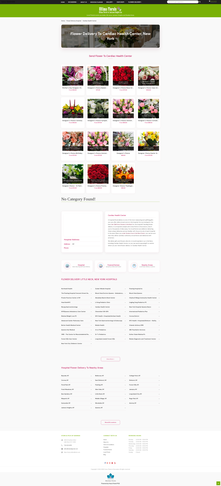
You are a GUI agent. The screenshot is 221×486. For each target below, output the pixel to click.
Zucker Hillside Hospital (102, 289)
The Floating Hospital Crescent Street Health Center (76, 293)
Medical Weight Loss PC (69, 316)
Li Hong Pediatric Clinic (102, 302)
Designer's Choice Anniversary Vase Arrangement (98, 153)
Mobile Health (99, 325)
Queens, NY (99, 408)
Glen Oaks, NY (99, 389)
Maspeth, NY (65, 398)
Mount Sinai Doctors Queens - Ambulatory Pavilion (110, 293)
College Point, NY (134, 376)
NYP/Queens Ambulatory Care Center (73, 311)
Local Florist (106, 452)
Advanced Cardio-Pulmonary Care (72, 321)
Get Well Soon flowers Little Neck (121, 224)
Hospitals (105, 447)
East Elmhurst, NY (101, 380)
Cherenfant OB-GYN (101, 311)
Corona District (134, 316)
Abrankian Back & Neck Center (105, 298)
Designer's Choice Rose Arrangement (123, 88)
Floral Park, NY (65, 385)
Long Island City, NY (135, 394)
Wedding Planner (96, 2)
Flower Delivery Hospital (73, 21)
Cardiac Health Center (102, 307)
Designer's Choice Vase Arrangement (148, 88)
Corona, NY (64, 380)
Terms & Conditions (108, 444)
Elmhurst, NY (133, 380)
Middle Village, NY (101, 398)
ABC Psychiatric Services (137, 330)
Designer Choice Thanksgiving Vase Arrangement (123, 186)
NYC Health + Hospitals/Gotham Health (108, 316)
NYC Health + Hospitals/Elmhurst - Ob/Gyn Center (144, 321)
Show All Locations (110, 422)
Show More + (110, 359)
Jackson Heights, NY (67, 408)
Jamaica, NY (133, 389)
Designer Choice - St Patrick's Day (72, 186)
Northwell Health (66, 289)
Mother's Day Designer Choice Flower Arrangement (72, 88)
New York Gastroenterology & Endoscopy (108, 321)
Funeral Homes (107, 449)
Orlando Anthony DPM (136, 325)
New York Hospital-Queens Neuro (140, 307)
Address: (67, 244)
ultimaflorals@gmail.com (71, 449)
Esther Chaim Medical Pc (137, 334)
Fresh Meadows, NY (67, 389)
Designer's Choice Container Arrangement (148, 121)
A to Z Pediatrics (100, 330)
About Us (84, 2)
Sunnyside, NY (65, 403)
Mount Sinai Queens (135, 293)
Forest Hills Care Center (69, 339)
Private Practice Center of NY (70, 298)
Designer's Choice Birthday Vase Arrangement (72, 153)
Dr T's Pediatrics (100, 334)
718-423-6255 (68, 445)
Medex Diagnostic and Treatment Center (142, 339)
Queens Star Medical (68, 330)
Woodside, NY (99, 403)
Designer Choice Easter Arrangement (148, 153)
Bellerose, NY (99, 376)
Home (63, 2)
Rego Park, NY (133, 398)
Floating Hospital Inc (135, 289)
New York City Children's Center (71, 343)
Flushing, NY (99, 385)
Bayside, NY (65, 376)
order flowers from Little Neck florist (133, 233)
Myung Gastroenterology (69, 307)
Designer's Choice (123, 153)
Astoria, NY (132, 403)
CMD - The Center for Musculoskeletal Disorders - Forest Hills (76, 334)
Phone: (66, 248)
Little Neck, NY (100, 394)
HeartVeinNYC (65, 302)
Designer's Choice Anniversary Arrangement (123, 121)
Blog (104, 454)
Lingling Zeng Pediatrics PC (138, 302)
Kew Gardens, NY (66, 394)
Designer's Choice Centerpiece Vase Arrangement (72, 121)
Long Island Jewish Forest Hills (105, 339)
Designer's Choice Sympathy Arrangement (98, 121)
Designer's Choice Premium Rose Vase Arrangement (98, 186)
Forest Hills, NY (134, 385)
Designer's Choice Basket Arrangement (98, 88)
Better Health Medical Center (71, 325)
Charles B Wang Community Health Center (143, 298)
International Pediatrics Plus (138, 311)
